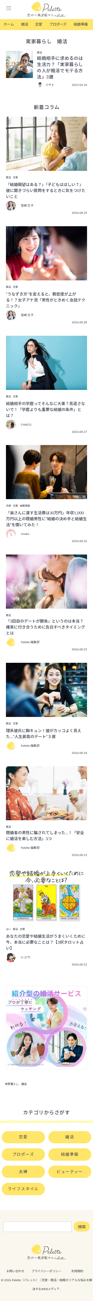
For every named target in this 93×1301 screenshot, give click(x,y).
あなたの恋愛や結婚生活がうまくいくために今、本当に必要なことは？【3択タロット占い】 (45, 942)
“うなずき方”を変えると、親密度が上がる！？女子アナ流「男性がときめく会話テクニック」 (45, 300)
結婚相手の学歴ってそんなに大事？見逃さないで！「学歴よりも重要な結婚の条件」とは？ (45, 410)
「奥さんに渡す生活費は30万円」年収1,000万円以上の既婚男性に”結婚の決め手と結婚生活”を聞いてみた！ (46, 519)
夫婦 (23, 1172)
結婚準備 (81, 24)
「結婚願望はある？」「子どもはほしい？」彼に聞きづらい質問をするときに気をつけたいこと (45, 191)
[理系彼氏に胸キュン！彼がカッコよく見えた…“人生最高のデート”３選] (46, 713)
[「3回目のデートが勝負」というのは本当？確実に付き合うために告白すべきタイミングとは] (46, 605)
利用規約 (77, 1271)
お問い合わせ (15, 1271)
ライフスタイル (23, 1189)
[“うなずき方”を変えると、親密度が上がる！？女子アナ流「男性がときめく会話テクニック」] (46, 277)
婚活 (24, 24)
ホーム (8, 24)
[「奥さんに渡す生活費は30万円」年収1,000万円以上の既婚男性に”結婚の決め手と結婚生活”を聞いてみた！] (46, 495)
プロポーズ (57, 24)
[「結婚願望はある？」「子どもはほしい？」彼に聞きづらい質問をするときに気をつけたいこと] (46, 167)
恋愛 (38, 24)
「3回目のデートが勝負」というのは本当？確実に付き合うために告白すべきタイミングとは (45, 627)
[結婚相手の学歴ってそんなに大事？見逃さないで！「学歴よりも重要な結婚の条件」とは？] (46, 386)
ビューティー (70, 1172)
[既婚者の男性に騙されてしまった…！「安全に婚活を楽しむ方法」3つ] (46, 817)
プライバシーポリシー (46, 1271)
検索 (82, 1227)
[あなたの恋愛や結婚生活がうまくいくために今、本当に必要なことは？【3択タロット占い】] (46, 919)
